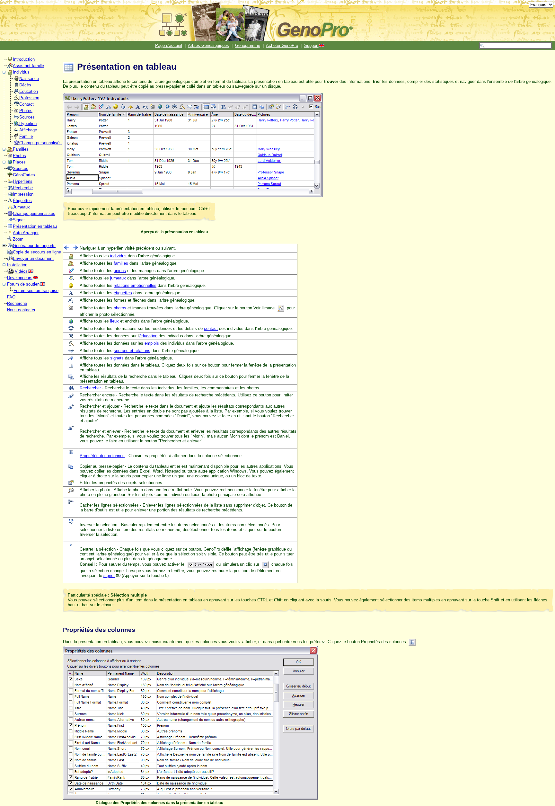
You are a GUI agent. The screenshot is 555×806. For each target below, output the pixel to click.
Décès (25, 85)
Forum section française (35, 290)
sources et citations (132, 350)
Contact (26, 104)
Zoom (18, 239)
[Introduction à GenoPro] (10, 60)
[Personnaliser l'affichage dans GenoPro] (16, 131)
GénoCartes (24, 175)
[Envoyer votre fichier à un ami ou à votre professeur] (10, 259)
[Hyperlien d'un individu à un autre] (10, 182)
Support (311, 45)
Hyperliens (22, 181)
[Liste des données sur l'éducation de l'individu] (16, 92)
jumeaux (118, 278)
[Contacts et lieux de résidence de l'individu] (16, 105)
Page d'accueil (168, 45)
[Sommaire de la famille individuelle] (16, 137)
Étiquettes (22, 200)
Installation (17, 264)
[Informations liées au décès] (16, 86)
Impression (23, 194)
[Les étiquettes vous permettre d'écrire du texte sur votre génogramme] (10, 201)
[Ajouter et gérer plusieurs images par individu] (16, 112)
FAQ (11, 297)
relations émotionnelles (135, 285)
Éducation (28, 91)
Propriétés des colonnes (102, 455)
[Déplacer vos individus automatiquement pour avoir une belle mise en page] (10, 234)
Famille (26, 136)
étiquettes (123, 292)
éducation (148, 335)
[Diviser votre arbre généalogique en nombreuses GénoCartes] (10, 176)
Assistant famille (28, 65)
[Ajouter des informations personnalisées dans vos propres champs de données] (16, 144)
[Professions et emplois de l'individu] (16, 99)
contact (211, 328)
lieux (114, 321)
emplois (152, 343)
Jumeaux (21, 207)
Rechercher (90, 387)
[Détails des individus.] (10, 73)
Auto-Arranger (26, 232)
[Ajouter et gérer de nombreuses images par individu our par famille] (10, 157)
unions (120, 270)
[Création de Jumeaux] (10, 208)
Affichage (28, 130)
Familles (21, 149)
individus (118, 255)
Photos (25, 110)
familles (121, 263)
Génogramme (247, 45)
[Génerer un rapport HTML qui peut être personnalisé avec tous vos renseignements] (10, 246)
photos (120, 308)
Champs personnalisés (40, 142)
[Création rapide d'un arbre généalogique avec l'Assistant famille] (10, 67)
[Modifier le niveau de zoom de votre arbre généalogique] (10, 240)
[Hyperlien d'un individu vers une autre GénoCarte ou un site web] (16, 124)
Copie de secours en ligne (37, 252)
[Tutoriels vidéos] (11, 272)
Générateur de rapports (34, 245)
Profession (29, 97)
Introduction (24, 59)
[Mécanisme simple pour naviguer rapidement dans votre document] (10, 221)
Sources (27, 117)
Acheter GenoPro (282, 45)
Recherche (23, 187)
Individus (21, 72)
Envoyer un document (33, 258)
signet (109, 575)
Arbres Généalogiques (208, 45)
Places (19, 162)
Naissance (29, 78)
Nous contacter (21, 309)
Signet (19, 219)
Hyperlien (28, 123)
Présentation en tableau (35, 226)
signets (117, 358)
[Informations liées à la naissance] (16, 79)
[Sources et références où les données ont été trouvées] (16, 118)
